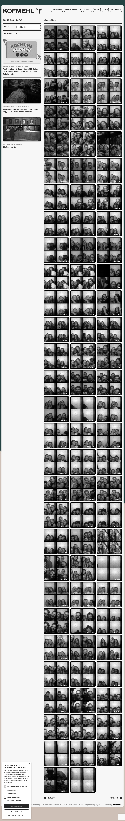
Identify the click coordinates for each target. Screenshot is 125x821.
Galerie (87, 10)
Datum (6, 26)
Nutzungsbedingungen (90, 804)
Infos (97, 10)
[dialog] (16, 790)
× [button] (29, 764)
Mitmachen (116, 10)
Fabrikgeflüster (73, 10)
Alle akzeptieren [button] (16, 806)
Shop (105, 10)
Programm (57, 10)
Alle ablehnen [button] (16, 811)
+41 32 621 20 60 (69, 804)
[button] (16, 816)
